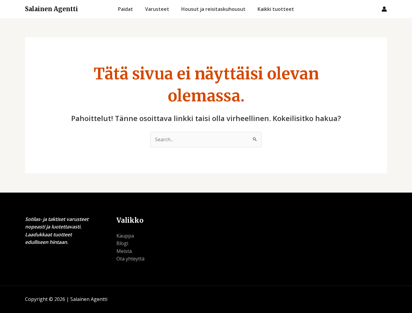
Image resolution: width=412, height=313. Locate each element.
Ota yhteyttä (130, 258)
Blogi (122, 243)
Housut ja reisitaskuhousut (213, 9)
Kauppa (125, 235)
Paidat (125, 9)
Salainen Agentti (51, 9)
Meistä (124, 251)
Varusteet (157, 9)
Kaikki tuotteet (276, 9)
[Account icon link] (384, 9)
